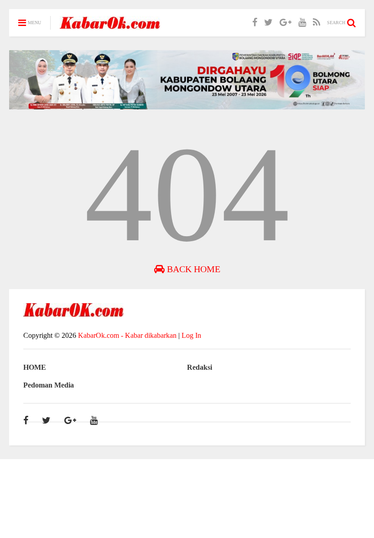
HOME (34, 367)
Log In (191, 335)
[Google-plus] (285, 22)
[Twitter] (268, 22)
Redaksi (199, 367)
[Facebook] (254, 22)
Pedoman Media (48, 385)
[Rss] (316, 22)
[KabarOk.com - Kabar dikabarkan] (110, 25)
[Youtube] (302, 22)
